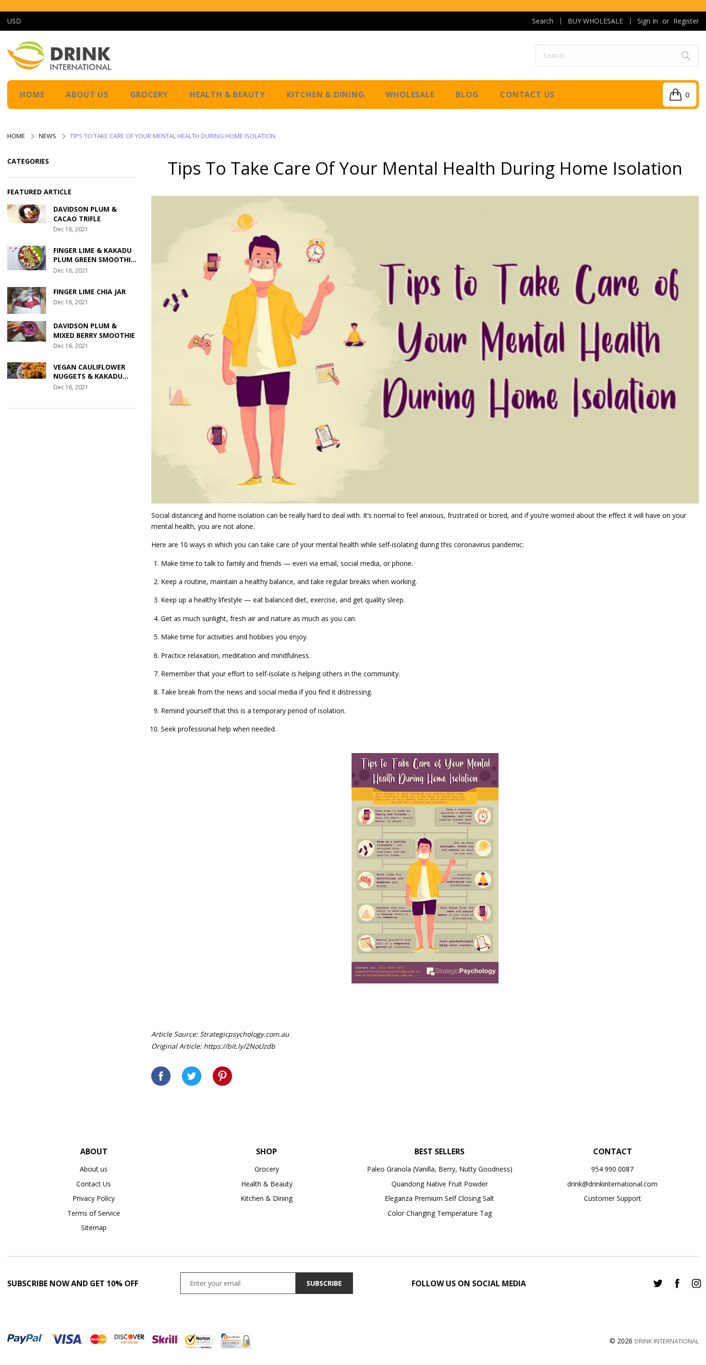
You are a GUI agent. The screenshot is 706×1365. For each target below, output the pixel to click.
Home (32, 94)
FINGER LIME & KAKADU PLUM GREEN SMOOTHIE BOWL (93, 255)
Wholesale (410, 94)
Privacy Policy (94, 1198)
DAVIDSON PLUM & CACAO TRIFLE (85, 213)
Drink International (666, 1341)
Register (686, 20)
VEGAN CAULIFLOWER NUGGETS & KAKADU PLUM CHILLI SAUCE (89, 371)
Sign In (647, 20)
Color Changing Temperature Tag (440, 1213)
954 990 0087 (612, 1168)
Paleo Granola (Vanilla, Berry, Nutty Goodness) (439, 1168)
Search (542, 21)
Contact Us (93, 1183)
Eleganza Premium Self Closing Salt (439, 1198)
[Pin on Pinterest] (222, 1076)
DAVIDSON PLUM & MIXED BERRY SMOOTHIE (94, 330)
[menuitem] (542, 21)
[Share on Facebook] (160, 1076)
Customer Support (612, 1198)
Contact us (527, 94)
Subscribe (324, 1283)
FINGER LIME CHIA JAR (89, 291)
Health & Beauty (227, 94)
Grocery (149, 94)
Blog (467, 94)
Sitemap (94, 1227)
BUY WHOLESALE (595, 21)
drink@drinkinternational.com (612, 1183)
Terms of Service (93, 1213)
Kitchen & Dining (326, 94)
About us (87, 94)
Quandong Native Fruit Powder (439, 1183)
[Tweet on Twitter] (191, 1076)
